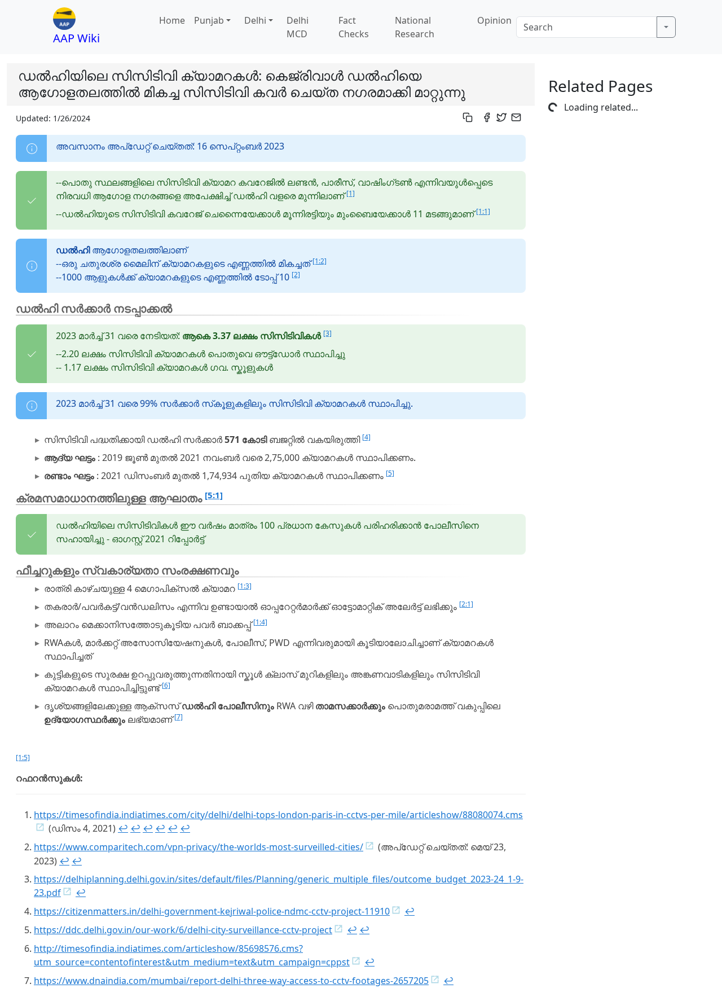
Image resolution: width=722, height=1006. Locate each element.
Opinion (494, 20)
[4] (366, 437)
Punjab (209, 20)
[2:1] (466, 604)
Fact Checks (353, 27)
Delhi (255, 20)
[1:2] (319, 261)
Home (172, 20)
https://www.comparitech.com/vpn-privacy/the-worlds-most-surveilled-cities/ (198, 847)
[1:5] (23, 757)
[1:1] (483, 211)
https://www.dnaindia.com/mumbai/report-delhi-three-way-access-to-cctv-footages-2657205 (231, 980)
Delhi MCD (298, 27)
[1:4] (260, 622)
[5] (390, 473)
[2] (296, 274)
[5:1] (214, 494)
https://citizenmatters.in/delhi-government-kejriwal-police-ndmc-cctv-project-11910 (212, 911)
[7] (178, 717)
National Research (414, 27)
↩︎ (123, 828)
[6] (166, 685)
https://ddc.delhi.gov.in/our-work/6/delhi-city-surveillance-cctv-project (183, 930)
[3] (327, 333)
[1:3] (244, 586)
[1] (350, 193)
